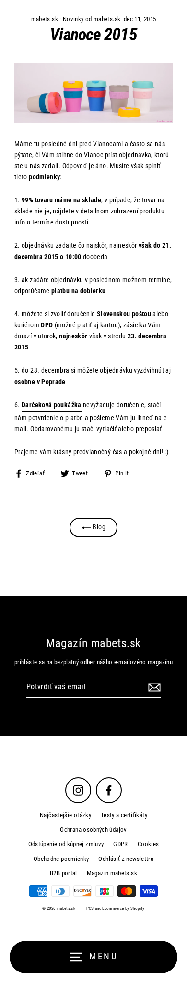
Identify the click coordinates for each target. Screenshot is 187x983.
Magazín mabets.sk (112, 873)
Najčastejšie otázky (65, 815)
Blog (98, 527)
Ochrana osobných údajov (93, 829)
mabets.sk (44, 19)
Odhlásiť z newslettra (125, 858)
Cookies (148, 843)
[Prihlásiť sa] (153, 687)
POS (90, 908)
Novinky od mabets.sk (91, 19)
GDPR (120, 843)
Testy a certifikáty (124, 815)
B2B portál (63, 873)
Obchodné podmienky (61, 858)
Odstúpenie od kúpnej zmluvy (66, 843)
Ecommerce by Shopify (123, 908)
